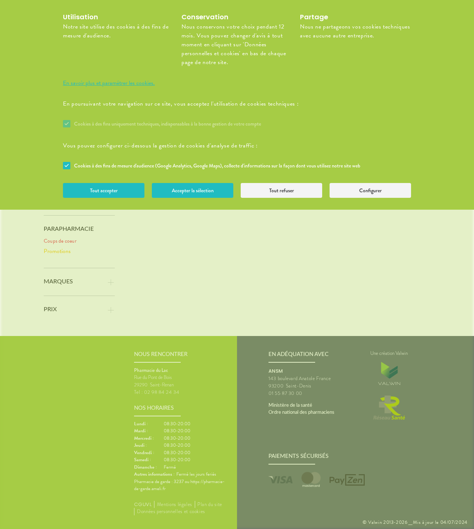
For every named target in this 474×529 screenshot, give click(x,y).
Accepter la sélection (193, 190)
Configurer (370, 190)
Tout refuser (281, 190)
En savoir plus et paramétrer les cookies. (109, 83)
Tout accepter (104, 190)
